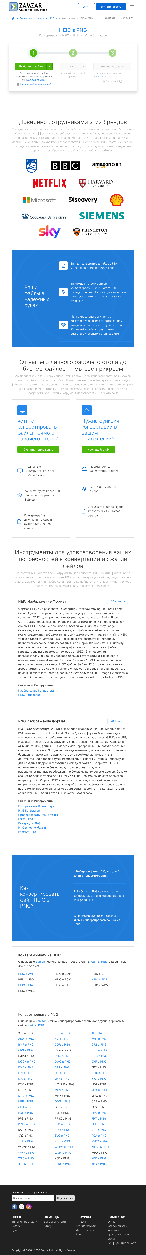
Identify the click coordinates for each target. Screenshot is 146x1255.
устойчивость (117, 1226)
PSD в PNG (62, 1124)
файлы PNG (36, 1025)
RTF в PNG (98, 1130)
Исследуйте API (98, 449)
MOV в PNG (63, 1090)
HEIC (51, 18)
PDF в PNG (25, 1113)
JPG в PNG (98, 1078)
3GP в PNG (62, 1033)
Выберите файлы (31, 66)
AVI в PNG (62, 1039)
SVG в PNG (62, 1135)
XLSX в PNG (63, 1164)
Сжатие (17, 1226)
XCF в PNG (98, 1158)
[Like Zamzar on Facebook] (15, 1206)
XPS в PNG (98, 1164)
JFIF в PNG (62, 1078)
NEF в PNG (25, 1101)
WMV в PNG (63, 1152)
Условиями (99, 76)
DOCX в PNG (27, 1061)
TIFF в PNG (25, 1141)
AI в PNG (97, 1033)
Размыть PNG (27, 832)
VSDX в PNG (99, 1141)
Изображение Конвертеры (36, 690)
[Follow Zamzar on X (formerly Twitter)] (22, 1206)
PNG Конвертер (117, 721)
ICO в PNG (25, 1078)
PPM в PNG (99, 1113)
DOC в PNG (99, 1056)
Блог (79, 1234)
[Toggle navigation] (132, 6)
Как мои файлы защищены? (35, 84)
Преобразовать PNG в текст (38, 815)
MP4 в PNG (99, 1090)
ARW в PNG (26, 1039)
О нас (112, 1221)
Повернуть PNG (29, 823)
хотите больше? (36, 80)
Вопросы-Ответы (55, 1221)
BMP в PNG (26, 1044)
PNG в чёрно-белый (32, 827)
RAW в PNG (62, 1130)
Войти (86, 6)
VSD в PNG (62, 1141)
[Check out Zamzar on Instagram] (29, 1206)
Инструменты (85, 1230)
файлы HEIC (99, 961)
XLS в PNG (25, 1164)
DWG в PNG (63, 1061)
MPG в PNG (26, 1095)
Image (40, 18)
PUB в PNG (98, 1124)
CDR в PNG (62, 1044)
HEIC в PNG (26, 985)
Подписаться (65, 1198)
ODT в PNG (26, 1107)
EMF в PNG (25, 1067)
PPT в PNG (98, 1118)
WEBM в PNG (64, 1147)
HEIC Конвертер (117, 601)
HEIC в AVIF (26, 973)
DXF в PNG (98, 1061)
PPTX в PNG (26, 1124)
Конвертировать (112, 66)
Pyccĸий (125, 17)
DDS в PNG (99, 1050)
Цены (15, 1230)
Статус (48, 1226)
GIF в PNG (62, 1073)
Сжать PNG (26, 819)
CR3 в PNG (25, 1050)
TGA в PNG (99, 1135)
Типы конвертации (24, 1221)
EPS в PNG (62, 1067)
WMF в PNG (26, 1152)
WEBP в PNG (100, 1147)
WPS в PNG (26, 1158)
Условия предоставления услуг (119, 1234)
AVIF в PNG (99, 1039)
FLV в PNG (25, 1073)
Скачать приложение (38, 449)
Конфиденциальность (122, 1243)
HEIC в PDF (99, 979)
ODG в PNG (63, 1101)
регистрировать (111, 6)
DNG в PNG (63, 1056)
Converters (25, 18)
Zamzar (41, 961)
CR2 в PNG (98, 1044)
